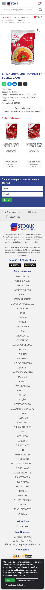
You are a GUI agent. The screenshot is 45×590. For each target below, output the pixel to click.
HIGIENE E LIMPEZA (22, 363)
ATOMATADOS (22, 285)
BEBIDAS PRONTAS (22, 299)
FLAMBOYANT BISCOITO (22, 463)
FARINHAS (22, 354)
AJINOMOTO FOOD (22, 427)
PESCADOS (22, 390)
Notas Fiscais (14, 217)
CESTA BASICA (22, 326)
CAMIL (22, 431)
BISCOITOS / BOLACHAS (22, 304)
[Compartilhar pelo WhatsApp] (4, 84)
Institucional (22, 526)
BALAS (22, 294)
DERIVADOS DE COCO (22, 345)
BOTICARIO (22, 308)
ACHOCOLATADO (22, 281)
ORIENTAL (22, 381)
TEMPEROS (22, 418)
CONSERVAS (22, 340)
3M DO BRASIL (22, 276)
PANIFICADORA (22, 386)
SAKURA (22, 505)
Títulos (34, 212)
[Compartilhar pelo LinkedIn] (14, 84)
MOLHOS (22, 377)
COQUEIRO (22, 441)
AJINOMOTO (15, 103)
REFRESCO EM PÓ (22, 404)
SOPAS (22, 413)
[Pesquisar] (40, 9)
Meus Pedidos (14, 212)
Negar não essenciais (26, 580)
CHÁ (23, 331)
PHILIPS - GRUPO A (22, 500)
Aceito (9, 580)
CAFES (22, 313)
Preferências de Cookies (15, 585)
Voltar (39, 17)
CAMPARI (22, 317)
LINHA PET (22, 368)
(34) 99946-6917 (24, 541)
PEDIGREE (22, 491)
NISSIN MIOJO (22, 482)
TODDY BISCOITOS (22, 509)
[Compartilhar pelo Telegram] (9, 84)
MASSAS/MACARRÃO (22, 372)
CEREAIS (23, 322)
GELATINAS (22, 358)
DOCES (22, 349)
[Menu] (4, 3)
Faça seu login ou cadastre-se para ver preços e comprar (22, 109)
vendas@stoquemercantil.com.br (24, 544)
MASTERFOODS (22, 477)
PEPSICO (22, 495)
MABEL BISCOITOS (22, 473)
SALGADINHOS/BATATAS (22, 409)
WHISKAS (22, 514)
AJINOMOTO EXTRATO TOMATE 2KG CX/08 (11, 145)
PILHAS (22, 395)
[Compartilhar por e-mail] (20, 84)
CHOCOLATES (22, 336)
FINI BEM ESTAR (22, 454)
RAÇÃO (22, 399)
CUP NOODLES (22, 445)
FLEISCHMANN (23, 468)
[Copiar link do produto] (25, 84)
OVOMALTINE (22, 486)
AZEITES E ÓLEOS (22, 290)
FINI (22, 450)
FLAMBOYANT (22, 459)
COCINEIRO (22, 436)
